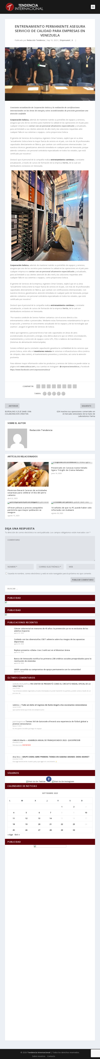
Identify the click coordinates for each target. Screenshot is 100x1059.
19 (26, 824)
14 (50, 818)
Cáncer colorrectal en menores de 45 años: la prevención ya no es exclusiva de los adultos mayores (51, 629)
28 (50, 830)
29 (62, 830)
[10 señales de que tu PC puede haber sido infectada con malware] (71, 503)
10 (86, 812)
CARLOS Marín (19, 740)
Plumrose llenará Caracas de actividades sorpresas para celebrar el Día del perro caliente (27, 492)
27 (39, 830)
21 (50, 824)
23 (74, 824)
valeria (16, 705)
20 (39, 824)
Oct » (17, 834)
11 (14, 818)
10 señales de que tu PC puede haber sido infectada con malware (71, 508)
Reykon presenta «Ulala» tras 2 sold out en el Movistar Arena (42, 650)
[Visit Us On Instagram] (63, 781)
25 (14, 830)
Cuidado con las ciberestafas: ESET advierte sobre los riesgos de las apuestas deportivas (49, 640)
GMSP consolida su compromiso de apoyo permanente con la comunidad (47, 669)
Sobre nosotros (38, 1056)
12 (26, 818)
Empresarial (65, 40)
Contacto (51, 1056)
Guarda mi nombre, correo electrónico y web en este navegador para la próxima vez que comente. (49, 573)
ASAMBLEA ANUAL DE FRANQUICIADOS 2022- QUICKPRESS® (54, 740)
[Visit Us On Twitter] (36, 781)
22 (62, 824)
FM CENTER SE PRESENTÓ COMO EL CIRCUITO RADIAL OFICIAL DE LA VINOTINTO (51, 685)
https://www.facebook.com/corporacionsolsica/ (30, 369)
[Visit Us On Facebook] (49, 781)
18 (14, 824)
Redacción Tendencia (36, 40)
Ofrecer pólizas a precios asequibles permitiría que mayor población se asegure (25, 510)
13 (39, 818)
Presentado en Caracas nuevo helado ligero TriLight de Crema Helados (69, 469)
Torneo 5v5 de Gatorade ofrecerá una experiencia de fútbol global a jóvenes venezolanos (50, 722)
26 (26, 830)
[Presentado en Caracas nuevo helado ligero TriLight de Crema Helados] (71, 463)
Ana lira (16, 757)
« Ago (10, 834)
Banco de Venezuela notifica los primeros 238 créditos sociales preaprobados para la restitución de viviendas (52, 659)
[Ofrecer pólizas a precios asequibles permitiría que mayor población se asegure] (28, 503)
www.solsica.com (27, 366)
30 (74, 830)
